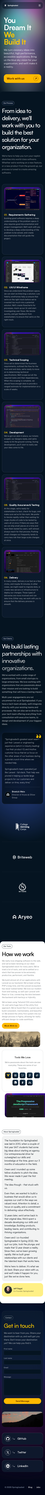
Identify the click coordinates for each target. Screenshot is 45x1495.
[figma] (30, 1075)
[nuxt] (30, 1082)
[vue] (8, 1075)
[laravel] (22, 1075)
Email (6, 1368)
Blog (30, 1487)
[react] (15, 1075)
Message (7, 1377)
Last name (8, 1358)
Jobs (38, 1487)
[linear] (15, 1082)
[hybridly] (22, 1082)
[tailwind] (37, 1075)
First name (8, 1349)
